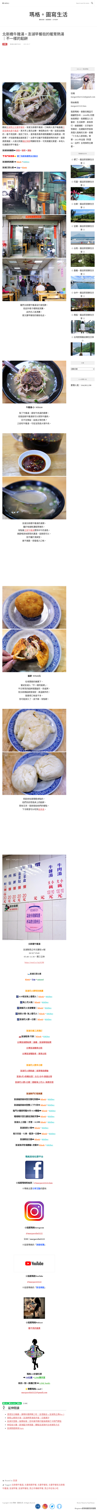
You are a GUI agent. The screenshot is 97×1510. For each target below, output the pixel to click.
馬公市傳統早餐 (36, 1488)
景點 (29, 150)
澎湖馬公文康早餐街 (15, 127)
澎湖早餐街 (23, 1488)
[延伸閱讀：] (34, 1170)
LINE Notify (44, 1383)
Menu (6, 3)
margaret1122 (15, 44)
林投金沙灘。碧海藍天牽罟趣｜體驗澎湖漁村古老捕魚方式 (33, 1425)
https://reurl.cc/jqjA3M (34, 962)
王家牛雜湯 (29, 530)
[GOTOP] (59, 1506)
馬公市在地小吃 (51, 1488)
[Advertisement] (34, 65)
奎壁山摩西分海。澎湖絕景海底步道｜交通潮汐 (28, 1418)
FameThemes (91, 1503)
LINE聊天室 (39, 1377)
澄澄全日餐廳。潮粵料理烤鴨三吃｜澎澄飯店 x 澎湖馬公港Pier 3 (35, 1414)
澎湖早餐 (13, 1488)
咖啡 (24, 150)
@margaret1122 (34, 1282)
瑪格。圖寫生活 (48, 15)
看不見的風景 (34, 1328)
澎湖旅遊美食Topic (15, 1428)
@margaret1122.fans (43, 1183)
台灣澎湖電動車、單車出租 (34, 1054)
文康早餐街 (42, 1485)
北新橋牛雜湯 (17, 1485)
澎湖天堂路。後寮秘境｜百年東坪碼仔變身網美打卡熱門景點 (34, 1421)
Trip (18, 168)
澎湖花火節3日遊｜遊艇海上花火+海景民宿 (34, 1082)
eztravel (40, 980)
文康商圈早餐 (30, 1485)
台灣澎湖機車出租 (34, 1048)
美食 (18, 150)
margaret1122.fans (78, 106)
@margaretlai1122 (34, 1233)
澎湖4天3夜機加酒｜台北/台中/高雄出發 (34, 1076)
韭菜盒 (41, 809)
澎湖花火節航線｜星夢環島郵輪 (34, 1071)
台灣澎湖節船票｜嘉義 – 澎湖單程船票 (34, 1042)
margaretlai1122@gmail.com (83, 97)
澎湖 (5, 44)
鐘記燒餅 (26, 141)
